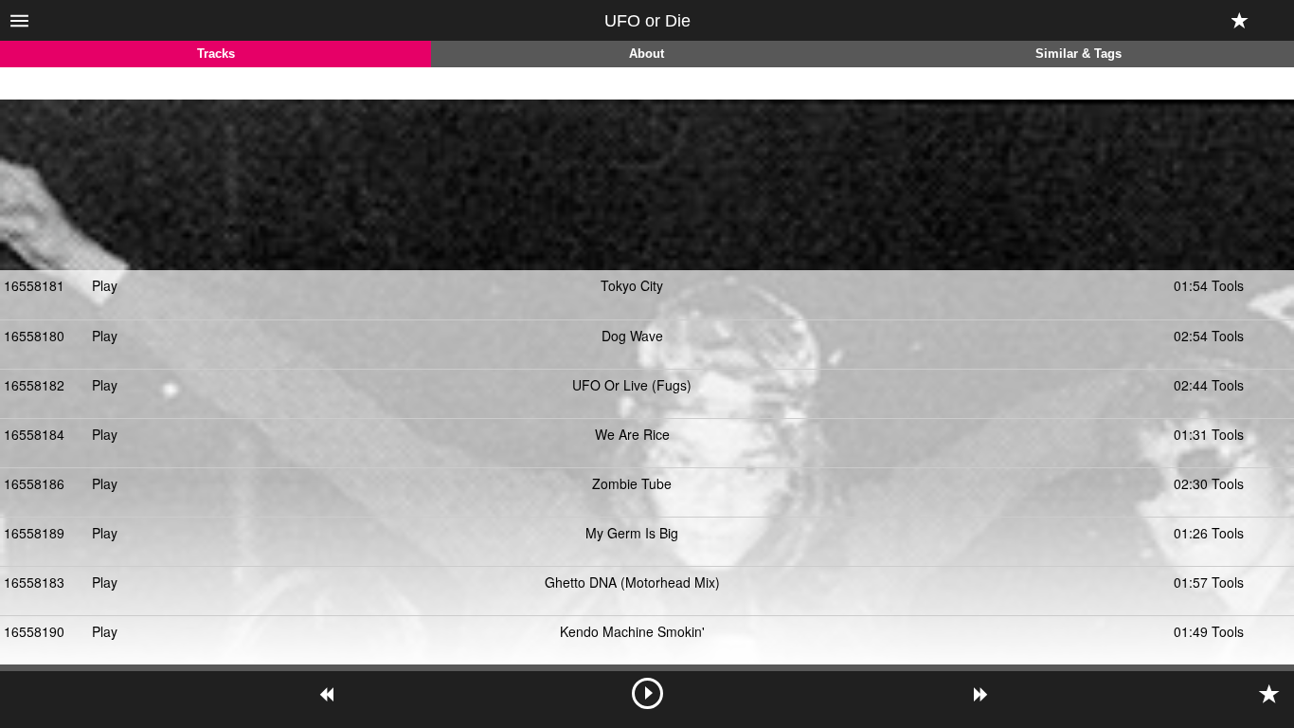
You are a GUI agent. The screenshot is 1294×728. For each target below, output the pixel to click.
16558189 (34, 532)
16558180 (34, 335)
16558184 (34, 434)
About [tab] (646, 54)
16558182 (34, 384)
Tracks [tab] (216, 54)
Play (104, 285)
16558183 (34, 582)
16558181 (34, 285)
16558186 (34, 483)
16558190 (34, 631)
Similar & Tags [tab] (1078, 54)
